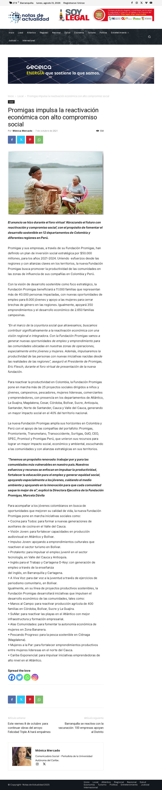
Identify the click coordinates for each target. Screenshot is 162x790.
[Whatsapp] (27, 677)
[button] (149, 37)
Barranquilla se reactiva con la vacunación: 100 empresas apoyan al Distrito (81, 728)
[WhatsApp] (39, 140)
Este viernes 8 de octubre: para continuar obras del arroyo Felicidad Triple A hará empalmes (29, 728)
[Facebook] (132, 3)
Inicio (11, 96)
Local (21, 96)
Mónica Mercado (22, 130)
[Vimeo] (146, 3)
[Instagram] (136, 3)
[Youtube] (151, 3)
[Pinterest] (30, 140)
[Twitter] (141, 3)
